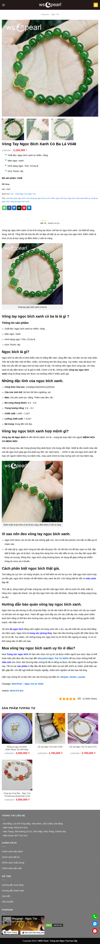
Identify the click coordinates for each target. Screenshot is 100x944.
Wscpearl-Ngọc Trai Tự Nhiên (53, 658)
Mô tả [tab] (43, 223)
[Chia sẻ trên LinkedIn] (29, 208)
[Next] (93, 68)
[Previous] (7, 68)
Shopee (64, 677)
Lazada (81, 677)
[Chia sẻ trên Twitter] (14, 208)
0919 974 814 (16, 690)
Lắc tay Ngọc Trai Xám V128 (50, 747)
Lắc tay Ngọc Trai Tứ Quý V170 (83, 747)
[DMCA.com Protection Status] (54, 925)
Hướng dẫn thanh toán (13, 890)
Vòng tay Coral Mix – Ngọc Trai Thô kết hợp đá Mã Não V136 (17, 794)
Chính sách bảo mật (11, 868)
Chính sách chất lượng (13, 862)
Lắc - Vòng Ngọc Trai (19, 194)
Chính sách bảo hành (12, 851)
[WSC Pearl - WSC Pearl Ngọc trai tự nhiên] (50, 5)
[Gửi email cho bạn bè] (19, 208)
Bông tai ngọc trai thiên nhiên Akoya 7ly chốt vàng (17, 748)
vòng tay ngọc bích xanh (19, 201)
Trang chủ (45, 14)
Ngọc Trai (55, 14)
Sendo (73, 677)
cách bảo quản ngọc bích (15, 198)
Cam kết (6, 896)
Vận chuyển (7, 901)
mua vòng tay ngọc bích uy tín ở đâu (40, 198)
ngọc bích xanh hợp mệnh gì (79, 198)
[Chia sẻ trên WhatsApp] (4, 208)
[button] (3, 5)
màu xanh (91, 578)
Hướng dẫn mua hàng (12, 885)
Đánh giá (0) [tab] (53, 223)
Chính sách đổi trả (11, 857)
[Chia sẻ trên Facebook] (9, 208)
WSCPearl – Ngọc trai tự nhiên (28, 684)
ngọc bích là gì (61, 198)
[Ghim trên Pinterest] (24, 208)
